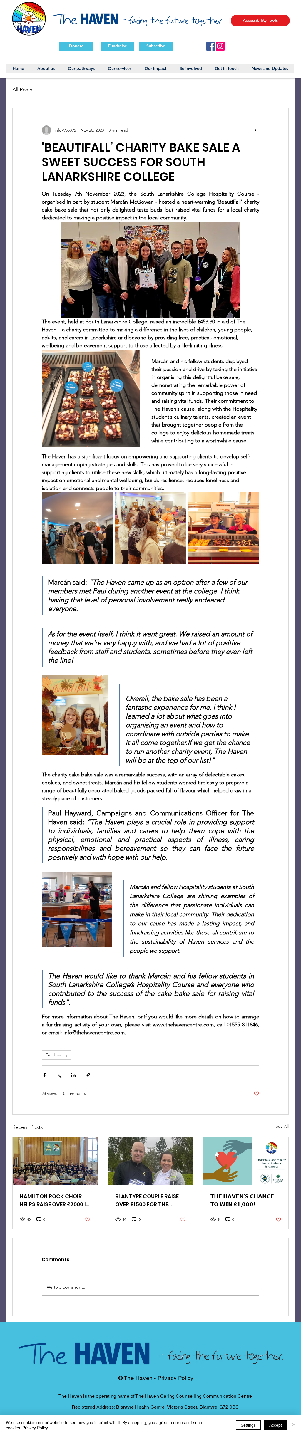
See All (282, 1126)
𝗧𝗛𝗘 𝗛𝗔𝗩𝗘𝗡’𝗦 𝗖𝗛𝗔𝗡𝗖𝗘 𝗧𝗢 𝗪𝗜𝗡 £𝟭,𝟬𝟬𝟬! (242, 1200)
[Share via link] (88, 1075)
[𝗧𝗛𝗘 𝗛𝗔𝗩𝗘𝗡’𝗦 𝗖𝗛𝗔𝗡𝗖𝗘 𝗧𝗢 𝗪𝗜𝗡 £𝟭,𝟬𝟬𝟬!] (245, 1161)
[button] (260, 20)
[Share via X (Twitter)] (59, 1075)
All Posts (22, 89)
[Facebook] (210, 46)
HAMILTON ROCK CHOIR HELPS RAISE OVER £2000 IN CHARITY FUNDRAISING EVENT (55, 1200)
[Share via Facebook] (44, 1075)
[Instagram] (220, 46)
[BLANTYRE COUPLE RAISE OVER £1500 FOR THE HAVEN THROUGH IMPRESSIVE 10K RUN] (150, 1161)
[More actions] (255, 130)
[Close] (293, 1425)
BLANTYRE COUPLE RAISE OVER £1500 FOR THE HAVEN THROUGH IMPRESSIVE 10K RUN (147, 1200)
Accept (275, 1425)
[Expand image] (77, 528)
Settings (248, 1425)
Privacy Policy (35, 1428)
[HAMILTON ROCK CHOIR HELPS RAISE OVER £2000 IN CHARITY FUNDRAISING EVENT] (55, 1161)
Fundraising (56, 1055)
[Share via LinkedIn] (73, 1075)
